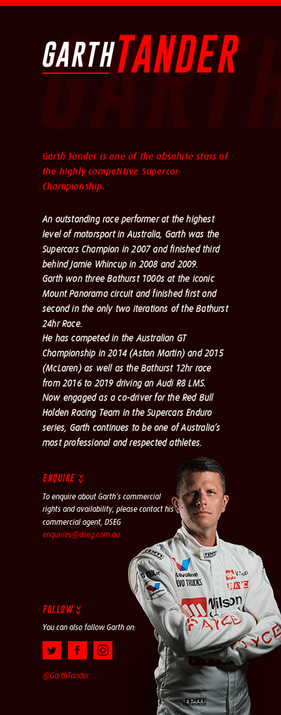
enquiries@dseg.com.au (81, 534)
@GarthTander (65, 675)
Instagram (102, 650)
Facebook (77, 650)
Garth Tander (140, 54)
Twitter (51, 650)
